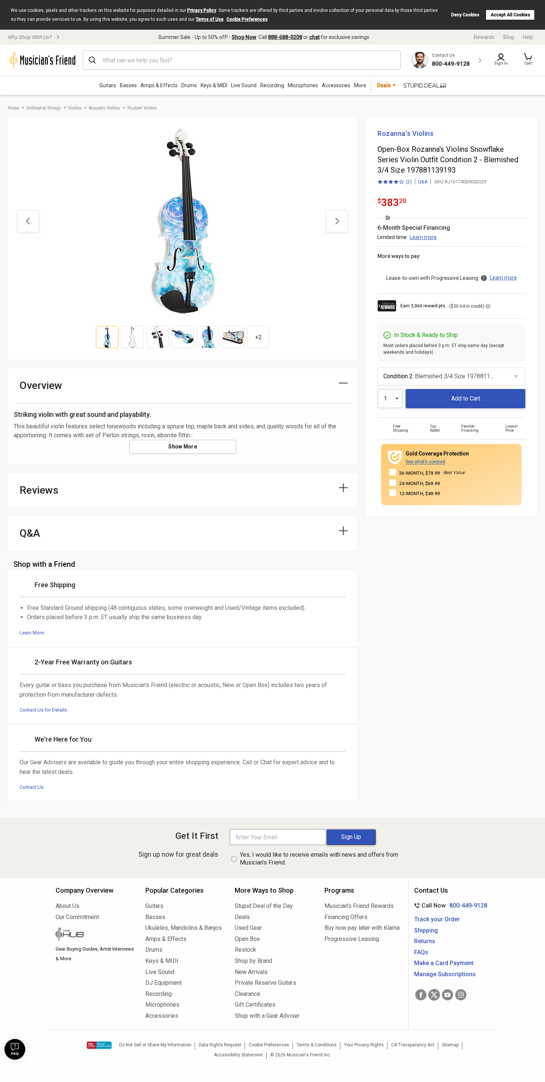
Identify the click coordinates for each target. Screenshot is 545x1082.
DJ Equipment (163, 982)
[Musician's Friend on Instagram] (461, 994)
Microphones (303, 85)
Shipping (426, 930)
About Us (67, 905)
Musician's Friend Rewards (359, 905)
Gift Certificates (255, 1004)
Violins (74, 108)
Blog (508, 37)
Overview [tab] (41, 385)
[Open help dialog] (14, 1049)
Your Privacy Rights (364, 1044)
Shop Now (244, 37)
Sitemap (450, 1044)
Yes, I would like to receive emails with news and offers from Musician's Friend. (319, 858)
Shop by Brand (253, 960)
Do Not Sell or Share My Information (155, 1044)
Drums (189, 85)
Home (13, 108)
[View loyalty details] (488, 307)
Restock (245, 949)
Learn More (32, 632)
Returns (424, 941)
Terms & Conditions (317, 1044)
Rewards (484, 37)
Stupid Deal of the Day (264, 905)
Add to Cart (465, 398)
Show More (182, 447)
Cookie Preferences (247, 19)
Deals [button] (384, 85)
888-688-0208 (285, 37)
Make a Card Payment (443, 963)
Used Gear (248, 927)
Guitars (107, 85)
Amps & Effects (159, 85)
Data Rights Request (220, 1044)
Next (337, 221)
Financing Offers (345, 917)
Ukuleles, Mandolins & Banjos (183, 927)
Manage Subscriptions (445, 974)
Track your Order (437, 919)
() (394, 182)
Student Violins (141, 108)
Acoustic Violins (104, 108)
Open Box (247, 938)
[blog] (95, 935)
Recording (272, 85)
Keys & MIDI (214, 85)
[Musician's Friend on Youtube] (447, 994)
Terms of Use (210, 19)
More (360, 85)
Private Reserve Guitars (265, 982)
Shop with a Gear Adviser (267, 1015)
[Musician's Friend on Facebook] (420, 994)
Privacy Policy (201, 10)
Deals (242, 917)
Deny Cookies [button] (465, 14)
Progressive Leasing (351, 938)
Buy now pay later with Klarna (362, 927)
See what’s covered (425, 461)
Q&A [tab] (30, 533)
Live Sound (244, 85)
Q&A (423, 181)
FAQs (421, 952)
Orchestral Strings (43, 108)
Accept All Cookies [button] (510, 14)
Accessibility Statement (238, 1055)
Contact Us (31, 787)
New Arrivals (251, 971)
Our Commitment (77, 917)
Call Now (449, 905)
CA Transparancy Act (413, 1044)
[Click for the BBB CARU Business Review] (99, 1045)
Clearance (247, 993)
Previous (28, 221)
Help (528, 37)
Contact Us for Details (43, 710)
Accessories (336, 85)
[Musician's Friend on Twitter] (434, 994)
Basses (128, 85)
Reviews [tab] (39, 490)
